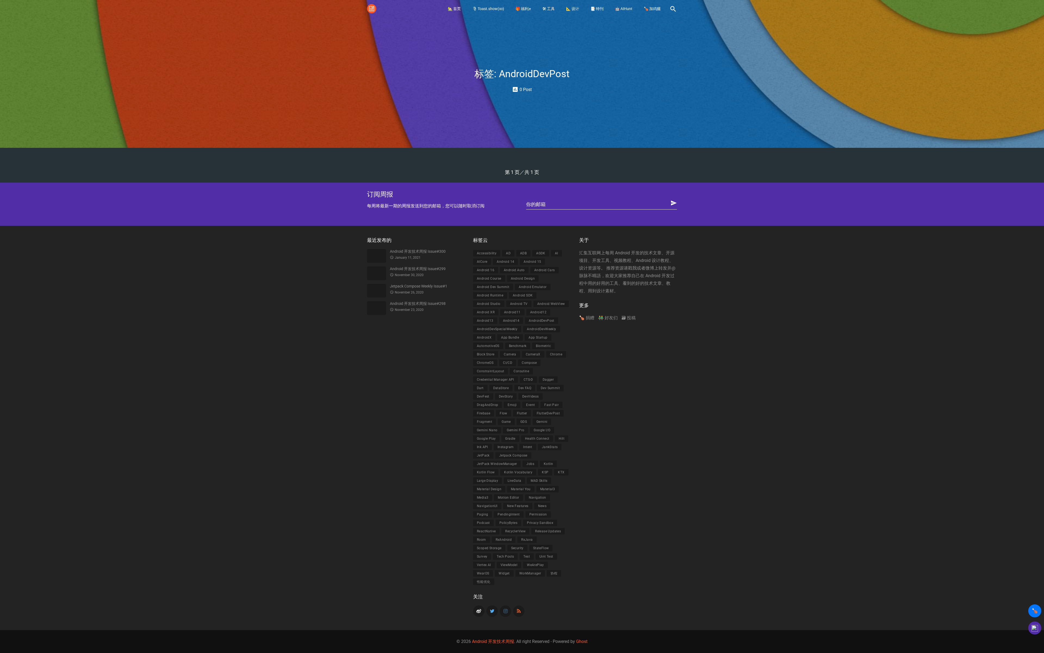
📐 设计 (572, 9)
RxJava (527, 540)
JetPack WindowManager (497, 464)
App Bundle (510, 337)
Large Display (487, 481)
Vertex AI (484, 565)
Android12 (538, 312)
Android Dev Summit (493, 287)
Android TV (519, 304)
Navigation (537, 497)
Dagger (548, 380)
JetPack (483, 455)
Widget (504, 573)
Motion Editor (508, 497)
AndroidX (484, 337)
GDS (523, 422)
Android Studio (489, 304)
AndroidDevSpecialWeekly (497, 329)
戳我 (632, 268)
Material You (521, 489)
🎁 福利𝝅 (523, 9)
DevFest (483, 396)
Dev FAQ (524, 388)
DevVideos (530, 396)
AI (556, 253)
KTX (561, 472)
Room (481, 540)
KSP (545, 472)
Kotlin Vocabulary (518, 472)
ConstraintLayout (490, 371)
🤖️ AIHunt (623, 9)
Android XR (486, 312)
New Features (518, 506)
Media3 (482, 497)
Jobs (530, 464)
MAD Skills (539, 481)
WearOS (483, 573)
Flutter (522, 413)
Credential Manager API (495, 380)
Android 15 (532, 262)
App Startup (538, 337)
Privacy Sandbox (540, 523)
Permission (538, 514)
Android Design (523, 278)
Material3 (547, 489)
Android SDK (523, 295)
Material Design (489, 489)
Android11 (512, 312)
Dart (480, 388)
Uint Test (546, 556)
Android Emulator (532, 287)
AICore (482, 262)
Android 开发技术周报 (493, 641)
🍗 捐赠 (586, 317)
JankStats (550, 447)
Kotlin (548, 464)
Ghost (582, 641)
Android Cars (544, 270)
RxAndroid (504, 540)
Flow (503, 413)
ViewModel (509, 565)
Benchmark (518, 346)
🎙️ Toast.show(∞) (488, 9)
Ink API (482, 447)
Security (517, 548)
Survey (482, 556)
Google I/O (542, 430)
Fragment (484, 422)
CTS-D (528, 380)
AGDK (540, 253)
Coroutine (521, 371)
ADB (523, 253)
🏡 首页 (454, 9)
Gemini (541, 422)
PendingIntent (509, 514)
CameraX (533, 354)
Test (526, 556)
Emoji (512, 405)
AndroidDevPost (541, 321)
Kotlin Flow (486, 472)
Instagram (506, 447)
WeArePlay (535, 565)
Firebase (483, 413)
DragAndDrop (487, 405)
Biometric (543, 346)
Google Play (486, 438)
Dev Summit (550, 388)
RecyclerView (515, 531)
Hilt (561, 438)
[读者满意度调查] (1034, 628)
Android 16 (485, 270)
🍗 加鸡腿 (652, 9)
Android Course (489, 278)
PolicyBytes (508, 523)
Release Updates (548, 531)
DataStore (501, 388)
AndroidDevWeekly (541, 329)
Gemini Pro (515, 430)
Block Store (485, 354)
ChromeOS (485, 363)
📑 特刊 (597, 9)
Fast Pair (551, 405)
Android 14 (505, 262)
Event (530, 405)
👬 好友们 (608, 317)
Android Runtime (490, 295)
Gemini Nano (487, 430)
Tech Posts (505, 556)
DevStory (506, 396)
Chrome (556, 354)
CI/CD (507, 363)
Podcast (483, 523)
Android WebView (551, 304)
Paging (482, 514)
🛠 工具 (548, 9)
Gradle (510, 438)
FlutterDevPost (548, 413)
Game (506, 422)
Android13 (485, 321)
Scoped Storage (489, 548)
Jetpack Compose (513, 455)
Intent (527, 447)
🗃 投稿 (629, 317)
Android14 (511, 321)
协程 (554, 573)
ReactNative (486, 531)
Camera (510, 354)
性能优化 (483, 582)
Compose (529, 363)
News (542, 506)
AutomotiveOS (488, 346)
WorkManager (530, 573)
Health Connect (537, 438)
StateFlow (541, 548)
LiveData (514, 481)
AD (508, 253)
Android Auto (514, 270)
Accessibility (486, 253)
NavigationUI (487, 506)
